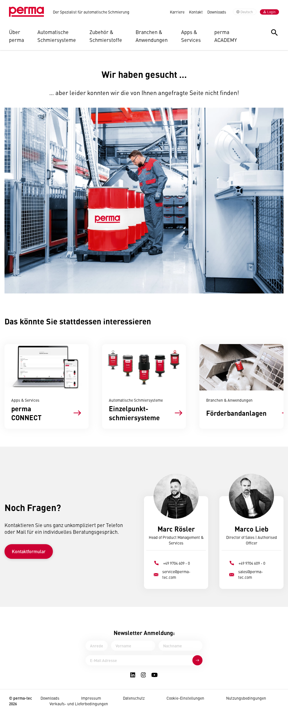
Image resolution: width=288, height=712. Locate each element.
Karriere (177, 12)
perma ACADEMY (225, 35)
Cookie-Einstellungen (185, 698)
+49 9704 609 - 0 (176, 563)
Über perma (16, 35)
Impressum (91, 698)
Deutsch (246, 12)
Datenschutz (134, 698)
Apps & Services (191, 35)
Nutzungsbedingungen (246, 698)
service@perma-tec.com (176, 574)
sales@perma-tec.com (250, 574)
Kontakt (196, 12)
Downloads (216, 12)
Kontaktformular (29, 551)
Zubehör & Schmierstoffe (105, 35)
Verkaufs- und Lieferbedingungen (79, 703)
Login (271, 12)
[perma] (26, 12)
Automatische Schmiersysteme (56, 35)
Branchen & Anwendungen (152, 35)
